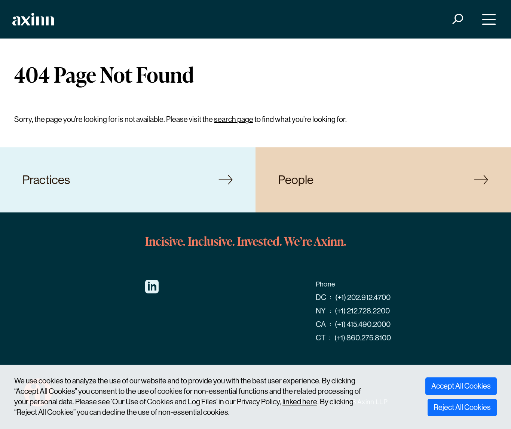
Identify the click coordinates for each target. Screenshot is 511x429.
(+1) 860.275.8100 (362, 338)
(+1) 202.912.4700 (363, 297)
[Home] (33, 19)
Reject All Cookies (462, 407)
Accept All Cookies (461, 386)
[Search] (457, 19)
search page (233, 119)
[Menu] (487, 19)
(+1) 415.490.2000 (363, 324)
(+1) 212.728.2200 (362, 311)
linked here (299, 402)
